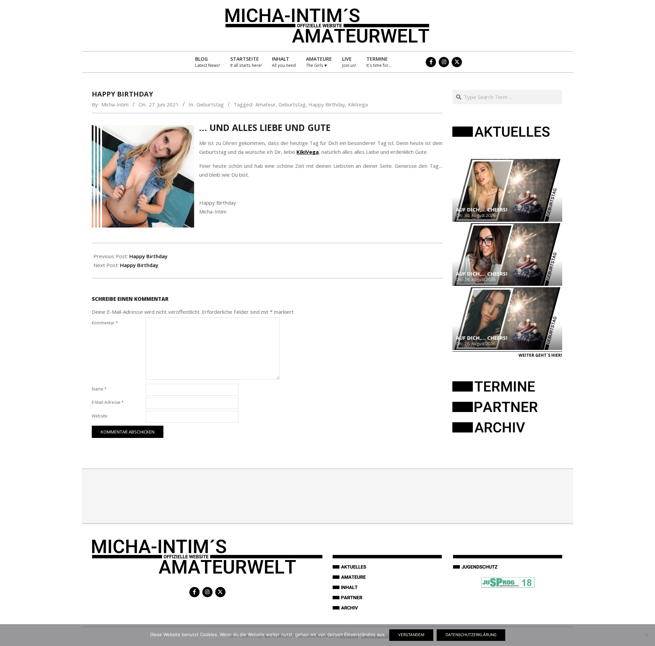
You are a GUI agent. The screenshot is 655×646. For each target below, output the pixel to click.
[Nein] (646, 635)
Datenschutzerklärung (471, 634)
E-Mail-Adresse (108, 402)
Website (99, 416)
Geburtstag (210, 104)
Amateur (266, 104)
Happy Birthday (326, 104)
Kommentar (105, 323)
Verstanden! (411, 634)
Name (99, 389)
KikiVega (358, 104)
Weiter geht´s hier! (540, 355)
